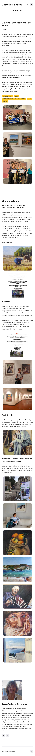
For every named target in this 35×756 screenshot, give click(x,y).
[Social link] (3, 735)
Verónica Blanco (12, 4)
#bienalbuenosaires (7, 96)
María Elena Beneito (17, 89)
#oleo (29, 98)
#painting (5, 101)
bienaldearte (16, 77)
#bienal (16, 96)
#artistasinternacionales (9, 98)
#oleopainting (21, 98)
